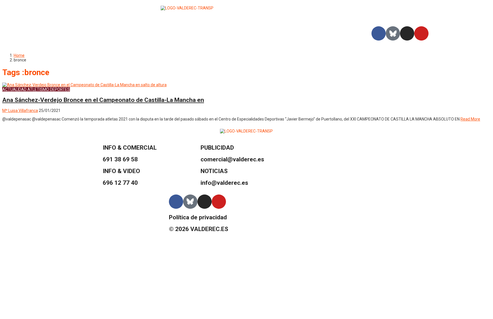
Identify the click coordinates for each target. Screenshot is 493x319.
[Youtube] (421, 33)
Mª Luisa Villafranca (20, 110)
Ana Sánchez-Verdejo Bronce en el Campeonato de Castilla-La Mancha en (103, 100)
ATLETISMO (38, 89)
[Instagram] (407, 33)
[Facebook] (378, 33)
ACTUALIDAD (14, 89)
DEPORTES (60, 89)
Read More (470, 119)
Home (19, 55)
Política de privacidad (198, 217)
